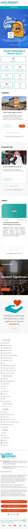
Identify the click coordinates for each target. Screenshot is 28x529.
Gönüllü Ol (14, 328)
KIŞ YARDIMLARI (7, 401)
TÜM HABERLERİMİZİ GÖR (13, 253)
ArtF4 (12, 522)
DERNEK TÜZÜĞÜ (7, 350)
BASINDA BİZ (6, 437)
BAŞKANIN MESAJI (7, 348)
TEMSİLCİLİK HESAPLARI (9, 368)
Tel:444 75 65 (15, 501)
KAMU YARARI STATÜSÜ (8, 373)
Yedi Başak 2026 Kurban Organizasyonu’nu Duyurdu (12, 223)
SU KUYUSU (5, 391)
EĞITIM (4, 406)
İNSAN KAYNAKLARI (8, 358)
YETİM (4, 388)
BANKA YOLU (13, 61)
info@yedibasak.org (7, 471)
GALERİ (4, 440)
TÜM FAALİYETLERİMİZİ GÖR (13, 136)
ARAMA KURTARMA (7, 403)
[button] (9, 44)
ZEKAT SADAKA (6, 396)
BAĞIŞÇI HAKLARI (7, 353)
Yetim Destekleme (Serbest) (12, 167)
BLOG (4, 435)
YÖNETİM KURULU (7, 345)
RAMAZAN (5, 378)
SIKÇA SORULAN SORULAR (9, 370)
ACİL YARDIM (6, 383)
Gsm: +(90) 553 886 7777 (15, 510)
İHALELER (5, 427)
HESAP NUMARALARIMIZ (9, 365)
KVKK (4, 363)
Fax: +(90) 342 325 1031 (14, 506)
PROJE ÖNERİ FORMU (8, 414)
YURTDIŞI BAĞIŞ (7, 87)
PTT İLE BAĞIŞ (20, 69)
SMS (20, 87)
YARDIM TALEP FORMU (8, 419)
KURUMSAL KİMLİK (7, 360)
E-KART (20, 78)
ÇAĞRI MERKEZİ (7, 78)
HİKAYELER (5, 445)
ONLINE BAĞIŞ (6, 69)
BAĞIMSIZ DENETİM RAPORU (10, 355)
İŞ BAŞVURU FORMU (8, 424)
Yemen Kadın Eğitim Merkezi (12, 112)
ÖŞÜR (4, 398)
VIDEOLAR (5, 442)
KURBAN (5, 393)
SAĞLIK (4, 386)
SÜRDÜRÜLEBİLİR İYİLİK (9, 381)
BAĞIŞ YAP (15, 7)
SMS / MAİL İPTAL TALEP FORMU (11, 422)
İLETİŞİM (5, 412)
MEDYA (4, 432)
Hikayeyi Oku (5, 289)
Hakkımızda (6, 343)
